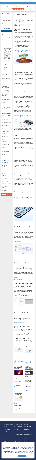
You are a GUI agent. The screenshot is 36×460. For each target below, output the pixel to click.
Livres (15, 432)
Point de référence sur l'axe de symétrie (7, 60)
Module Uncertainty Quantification (5, 168)
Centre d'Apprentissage (27, 426)
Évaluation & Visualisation (6, 28)
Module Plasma (4, 74)
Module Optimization (5, 162)
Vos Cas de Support (17, 441)
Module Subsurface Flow (5, 139)
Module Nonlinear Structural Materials (6, 117)
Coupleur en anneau (17, 241)
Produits (5, 426)
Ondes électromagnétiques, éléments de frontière (7, 37)
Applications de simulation (18, 434)
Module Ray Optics (5, 72)
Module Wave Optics (5, 71)
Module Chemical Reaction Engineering (6, 149)
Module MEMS (4, 127)
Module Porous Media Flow (6, 138)
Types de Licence (7, 429)
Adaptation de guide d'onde (19, 322)
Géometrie (3, 23)
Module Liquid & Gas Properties (5, 166)
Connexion (25, 2)
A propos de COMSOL (27, 439)
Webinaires (6, 439)
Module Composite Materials (6, 122)
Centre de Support (17, 439)
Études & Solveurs (5, 26)
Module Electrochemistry (6, 157)
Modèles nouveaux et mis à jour (7, 69)
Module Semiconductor (5, 75)
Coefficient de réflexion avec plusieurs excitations (7, 66)
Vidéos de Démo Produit (18, 427)
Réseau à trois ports (7, 47)
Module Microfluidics (5, 136)
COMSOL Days (6, 441)
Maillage (3, 25)
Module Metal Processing (6, 142)
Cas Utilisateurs (16, 429)
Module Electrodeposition (6, 154)
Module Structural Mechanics (6, 115)
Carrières (25, 441)
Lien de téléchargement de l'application (17, 385)
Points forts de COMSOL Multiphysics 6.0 (18, 7)
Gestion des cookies (14, 456)
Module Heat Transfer (5, 144)
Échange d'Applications (27, 431)
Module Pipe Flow (4, 141)
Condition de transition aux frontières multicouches (7, 55)
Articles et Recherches (17, 431)
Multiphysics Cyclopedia (28, 434)
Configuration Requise (8, 431)
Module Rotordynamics (5, 125)
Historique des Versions (8, 432)
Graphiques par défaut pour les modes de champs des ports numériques (7, 63)
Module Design (4, 190)
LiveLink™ (5, 173)
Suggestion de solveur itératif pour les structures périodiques (7, 52)
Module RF (3, 34)
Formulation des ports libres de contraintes (7, 58)
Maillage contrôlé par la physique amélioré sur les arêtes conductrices (7, 42)
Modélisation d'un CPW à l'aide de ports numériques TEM (23, 320)
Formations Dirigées (27, 427)
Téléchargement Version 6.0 (18, 9)
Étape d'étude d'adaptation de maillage (7, 39)
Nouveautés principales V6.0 (6, 14)
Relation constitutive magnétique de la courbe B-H (7, 45)
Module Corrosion (4, 156)
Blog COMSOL (26, 432)
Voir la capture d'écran (18, 87)
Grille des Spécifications (8, 427)
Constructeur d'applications (6, 20)
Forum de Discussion (27, 429)
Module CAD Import (5, 176)
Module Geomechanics (5, 119)
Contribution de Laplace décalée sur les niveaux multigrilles (7, 49)
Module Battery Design (5, 151)
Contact (30, 2)
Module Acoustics (4, 128)
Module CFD (4, 133)
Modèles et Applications (18, 426)
